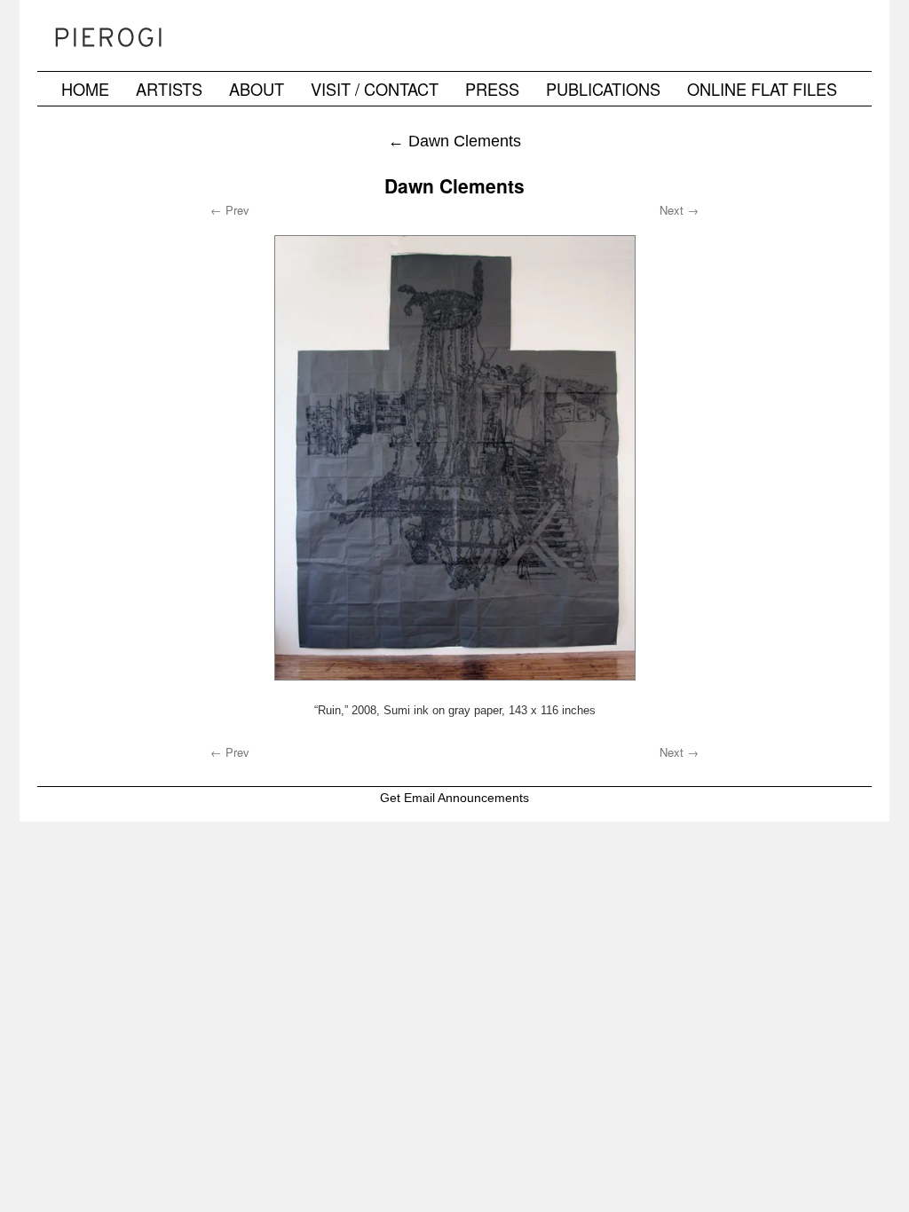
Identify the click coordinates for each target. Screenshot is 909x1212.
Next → (679, 209)
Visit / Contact (375, 88)
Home (85, 88)
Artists (169, 88)
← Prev (229, 209)
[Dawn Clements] (454, 458)
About (256, 88)
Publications (603, 88)
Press (492, 88)
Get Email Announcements (454, 798)
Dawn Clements (454, 140)
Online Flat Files (762, 88)
